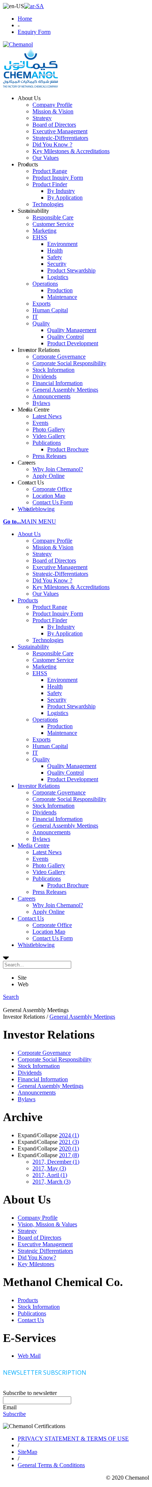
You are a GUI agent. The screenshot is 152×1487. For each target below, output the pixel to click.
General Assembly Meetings (65, 825)
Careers (26, 898)
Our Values (45, 594)
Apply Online (48, 912)
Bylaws (41, 839)
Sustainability (33, 647)
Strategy (42, 554)
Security (56, 700)
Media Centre (33, 845)
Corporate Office (52, 925)
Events (40, 859)
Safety (54, 693)
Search (11, 997)
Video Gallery (48, 872)
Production (60, 726)
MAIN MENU (38, 521)
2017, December (55, 1162)
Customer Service (53, 660)
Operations (45, 719)
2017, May (49, 1168)
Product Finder (49, 620)
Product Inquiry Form (57, 613)
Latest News (47, 852)
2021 (69, 1142)
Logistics (57, 713)
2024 (69, 1135)
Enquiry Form (34, 32)
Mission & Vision (52, 547)
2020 (69, 1148)
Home (25, 18)
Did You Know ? (52, 580)
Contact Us (31, 918)
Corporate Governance (59, 792)
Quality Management (71, 766)
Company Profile (52, 541)
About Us (29, 534)
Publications (46, 878)
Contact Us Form (52, 938)
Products (28, 600)
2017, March (51, 1181)
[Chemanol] (18, 44)
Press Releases (49, 892)
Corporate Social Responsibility (69, 799)
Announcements (51, 832)
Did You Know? (37, 1257)
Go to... (12, 521)
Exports (41, 739)
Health (55, 686)
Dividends (44, 812)
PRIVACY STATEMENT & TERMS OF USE (73, 1438)
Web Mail (29, 1356)
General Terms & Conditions (51, 1465)
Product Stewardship (71, 706)
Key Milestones (36, 1264)
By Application (65, 633)
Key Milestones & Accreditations (71, 587)
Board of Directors (54, 560)
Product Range (49, 607)
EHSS (39, 673)
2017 (69, 1155)
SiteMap (27, 1452)
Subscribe (14, 1414)
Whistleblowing (36, 945)
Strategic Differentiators (45, 1251)
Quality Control (65, 772)
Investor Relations (39, 786)
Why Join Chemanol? (57, 905)
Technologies (47, 640)
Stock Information (53, 806)
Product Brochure (68, 885)
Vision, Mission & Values (47, 1224)
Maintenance (62, 733)
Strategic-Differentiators (60, 574)
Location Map (48, 932)
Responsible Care (52, 653)
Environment (62, 680)
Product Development (72, 779)
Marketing (44, 666)
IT (35, 753)
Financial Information (57, 819)
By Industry (61, 627)
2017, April (49, 1175)
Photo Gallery (48, 865)
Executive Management (59, 567)
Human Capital (50, 746)
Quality (41, 759)
